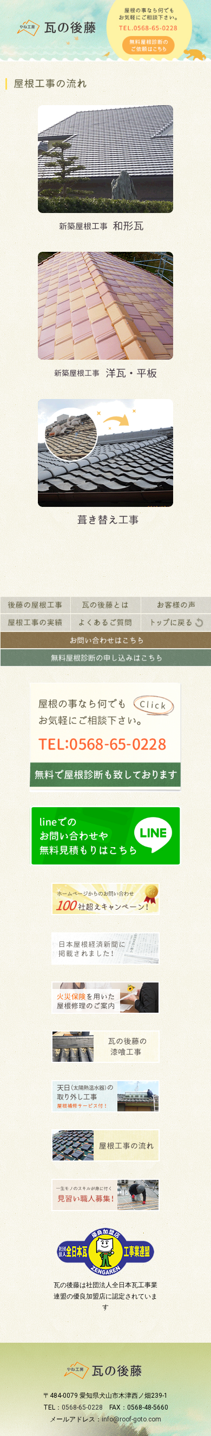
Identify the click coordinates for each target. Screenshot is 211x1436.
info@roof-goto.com (131, 1419)
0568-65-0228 (82, 1407)
